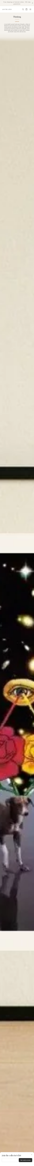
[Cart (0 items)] (26, 9)
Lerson (17, 21)
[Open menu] (30, 9)
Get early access (25, 1160)
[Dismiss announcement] (32, 3)
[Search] (23, 9)
